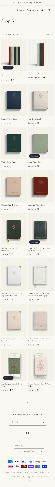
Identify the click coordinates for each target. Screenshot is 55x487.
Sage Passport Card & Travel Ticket (11, 385)
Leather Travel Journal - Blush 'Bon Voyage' (39, 340)
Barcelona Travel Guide (36, 205)
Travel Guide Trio (34, 74)
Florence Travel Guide (9, 205)
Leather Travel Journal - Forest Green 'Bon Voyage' (39, 249)
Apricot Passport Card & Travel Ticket (39, 385)
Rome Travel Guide (35, 162)
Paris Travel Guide (35, 119)
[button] (6, 10)
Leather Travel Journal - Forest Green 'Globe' (12, 249)
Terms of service (42, 477)
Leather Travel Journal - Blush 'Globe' (12, 340)
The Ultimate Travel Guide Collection (11, 75)
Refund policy (15, 477)
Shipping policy (28, 477)
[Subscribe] (43, 422)
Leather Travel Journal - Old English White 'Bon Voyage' (38, 294)
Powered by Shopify (31, 472)
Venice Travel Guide (8, 162)
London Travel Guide (9, 119)
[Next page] (43, 402)
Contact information (28, 481)
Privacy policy (45, 472)
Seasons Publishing (17, 472)
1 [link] (12, 402)
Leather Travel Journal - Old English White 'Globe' (11, 294)
